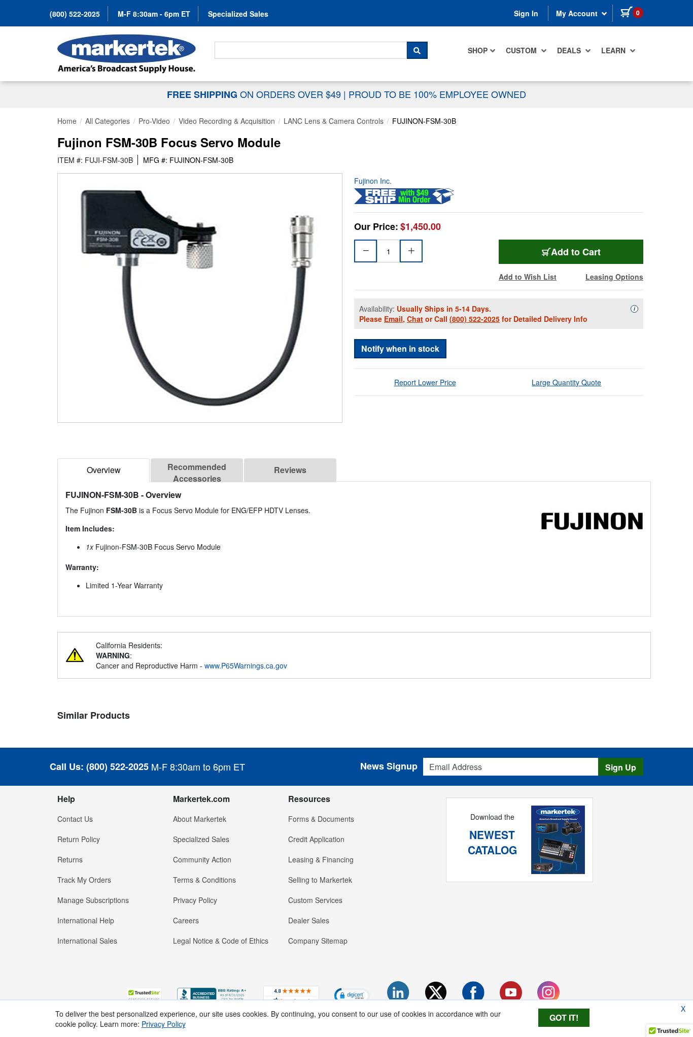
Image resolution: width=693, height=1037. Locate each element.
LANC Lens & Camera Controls (334, 121)
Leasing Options (614, 277)
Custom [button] (522, 50)
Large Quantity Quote (566, 382)
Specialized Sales (238, 14)
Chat (415, 319)
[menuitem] (482, 50)
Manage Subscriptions (93, 900)
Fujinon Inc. (373, 181)
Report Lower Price (425, 382)
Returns (70, 859)
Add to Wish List (528, 277)
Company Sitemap (318, 940)
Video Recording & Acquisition (227, 121)
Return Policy (78, 839)
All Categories (107, 121)
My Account (578, 13)
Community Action (202, 859)
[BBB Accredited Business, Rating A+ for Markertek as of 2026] (212, 994)
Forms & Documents (321, 819)
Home (67, 121)
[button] (144, 995)
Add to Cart (576, 251)
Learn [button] (614, 50)
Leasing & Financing (321, 859)
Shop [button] (478, 50)
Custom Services (315, 900)
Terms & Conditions (204, 880)
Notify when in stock (400, 348)
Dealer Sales (308, 920)
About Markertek (199, 819)
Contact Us (75, 819)
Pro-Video (154, 121)
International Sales (87, 940)
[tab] (103, 470)
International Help (85, 920)
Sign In (526, 13)
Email (393, 319)
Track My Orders (84, 880)
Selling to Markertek (320, 880)
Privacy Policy (195, 900)
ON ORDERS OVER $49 (255, 94)
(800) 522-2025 (75, 14)
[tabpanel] (354, 544)
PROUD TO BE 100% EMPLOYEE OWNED (437, 94)
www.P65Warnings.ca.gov (245, 665)
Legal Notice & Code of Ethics (220, 940)
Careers (186, 920)
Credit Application (316, 839)
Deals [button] (570, 50)
